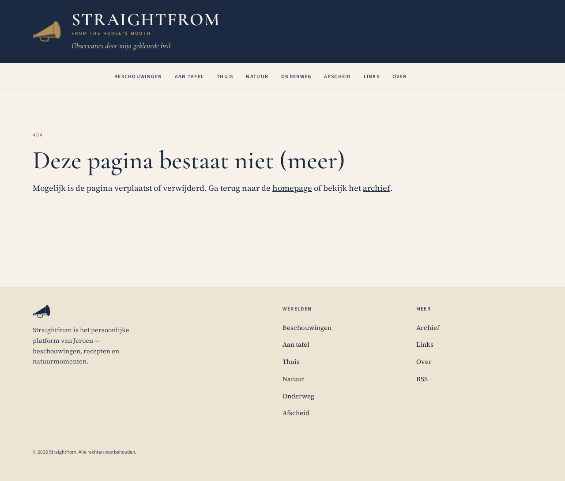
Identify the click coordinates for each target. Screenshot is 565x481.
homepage (292, 187)
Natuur (257, 76)
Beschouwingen (138, 76)
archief (376, 187)
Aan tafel (189, 76)
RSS (422, 379)
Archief (427, 327)
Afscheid (337, 76)
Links (372, 76)
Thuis (225, 76)
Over (399, 76)
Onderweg (296, 76)
